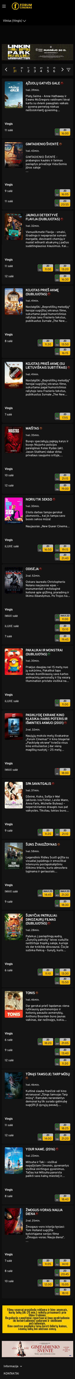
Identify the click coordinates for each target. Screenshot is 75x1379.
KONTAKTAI (11, 1373)
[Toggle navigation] (4, 6)
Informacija (11, 1366)
